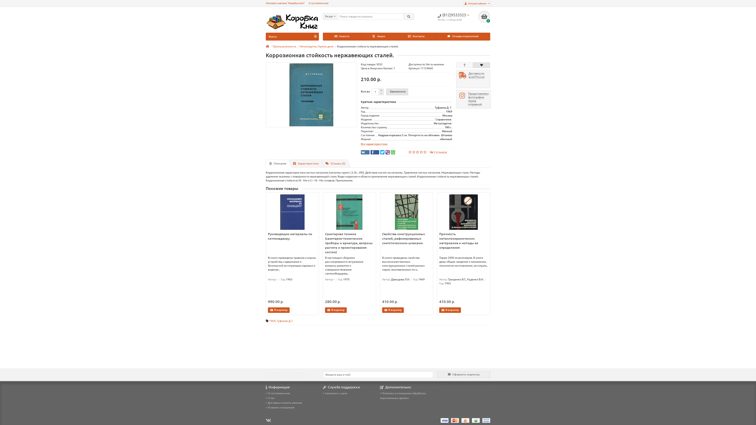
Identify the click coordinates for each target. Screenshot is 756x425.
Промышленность (284, 46)
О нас (271, 398)
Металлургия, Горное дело (317, 46)
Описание (280, 163)
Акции (381, 36)
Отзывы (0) (338, 163)
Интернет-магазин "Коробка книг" (285, 3)
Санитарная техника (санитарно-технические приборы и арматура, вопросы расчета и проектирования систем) (349, 243)
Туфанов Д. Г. (285, 320)
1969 (272, 320)
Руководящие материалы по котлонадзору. (290, 236)
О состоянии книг (319, 3)
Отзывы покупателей (465, 36)
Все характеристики (374, 144)
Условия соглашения (281, 407)
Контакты (418, 36)
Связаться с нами (336, 393)
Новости (344, 36)
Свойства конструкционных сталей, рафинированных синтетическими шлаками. (403, 238)
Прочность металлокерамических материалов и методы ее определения (458, 240)
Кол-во (365, 91)
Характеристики (308, 163)
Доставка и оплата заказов (285, 402)
